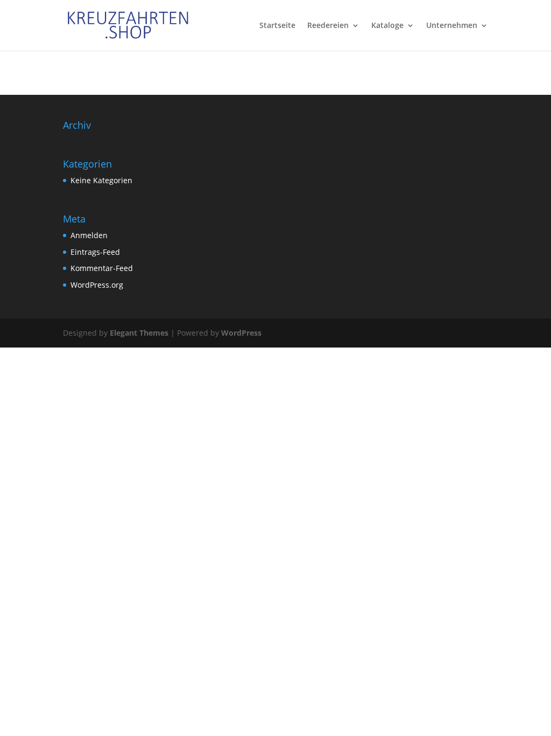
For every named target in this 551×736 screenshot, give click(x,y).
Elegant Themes (139, 333)
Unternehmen (451, 26)
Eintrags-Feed (95, 252)
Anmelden (89, 235)
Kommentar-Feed (101, 268)
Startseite (277, 26)
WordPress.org (96, 285)
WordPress (241, 333)
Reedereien (328, 26)
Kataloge (387, 26)
